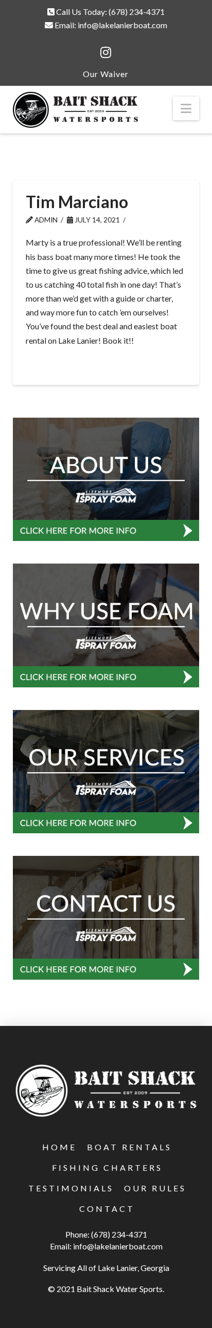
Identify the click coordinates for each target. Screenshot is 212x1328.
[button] (186, 108)
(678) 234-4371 (137, 11)
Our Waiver (106, 74)
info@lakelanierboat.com (122, 25)
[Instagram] (105, 52)
